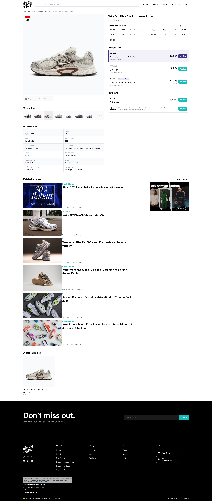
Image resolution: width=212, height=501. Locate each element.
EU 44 (153, 35)
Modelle (59, 454)
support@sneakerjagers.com (36, 484)
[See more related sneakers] (99, 115)
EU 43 (143, 35)
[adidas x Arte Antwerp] (169, 196)
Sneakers (146, 4)
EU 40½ (184, 30)
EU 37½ (133, 30)
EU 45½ (184, 35)
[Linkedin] (32, 461)
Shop (187, 4)
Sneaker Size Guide (63, 466)
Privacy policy (184, 498)
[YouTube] (24, 461)
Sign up (184, 417)
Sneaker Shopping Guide (65, 462)
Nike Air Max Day (62, 458)
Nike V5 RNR (42, 12)
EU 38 (143, 30)
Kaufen (183, 56)
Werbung (92, 458)
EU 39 (164, 30)
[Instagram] (24, 457)
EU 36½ (123, 30)
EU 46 (112, 40)
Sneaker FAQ (60, 470)
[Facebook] (28, 457)
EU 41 (112, 35)
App (180, 4)
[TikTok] (28, 461)
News (173, 4)
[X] (32, 457)
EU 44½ (164, 35)
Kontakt (125, 450)
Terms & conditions (172, 498)
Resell (165, 4)
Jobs (91, 454)
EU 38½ (153, 30)
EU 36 (112, 30)
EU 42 (123, 35)
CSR (124, 458)
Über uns (92, 450)
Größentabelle (184, 26)
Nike (33, 12)
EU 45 (174, 35)
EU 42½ (133, 35)
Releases (157, 4)
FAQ (124, 454)
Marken (59, 450)
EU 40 (174, 30)
